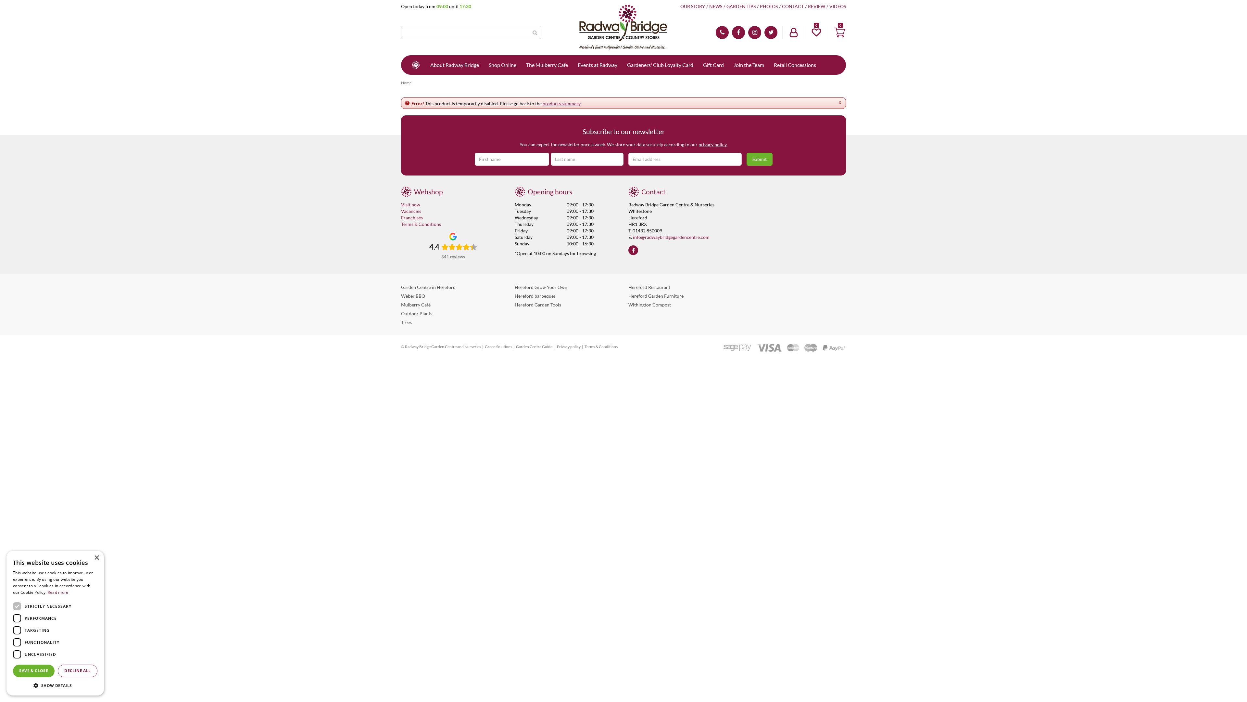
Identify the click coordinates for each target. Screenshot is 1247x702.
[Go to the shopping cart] (839, 32)
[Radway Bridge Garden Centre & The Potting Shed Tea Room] (623, 27)
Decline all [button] (77, 670)
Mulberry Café (416, 304)
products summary (561, 103)
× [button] (96, 557)
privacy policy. (713, 144)
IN (754, 32)
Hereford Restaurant (649, 287)
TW (770, 32)
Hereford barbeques (535, 296)
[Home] (416, 65)
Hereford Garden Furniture (656, 296)
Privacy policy (569, 346)
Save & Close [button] (33, 670)
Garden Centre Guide (534, 346)
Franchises (412, 217)
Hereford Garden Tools (538, 304)
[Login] (793, 32)
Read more (58, 592)
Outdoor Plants (416, 313)
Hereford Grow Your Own (541, 287)
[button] (55, 685)
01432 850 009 (722, 32)
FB (738, 32)
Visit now (410, 204)
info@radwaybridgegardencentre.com (671, 237)
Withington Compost (649, 304)
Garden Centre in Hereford (428, 287)
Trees (406, 322)
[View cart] (839, 32)
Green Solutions (498, 346)
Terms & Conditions (421, 224)
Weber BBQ (413, 296)
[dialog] (55, 623)
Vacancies (411, 211)
